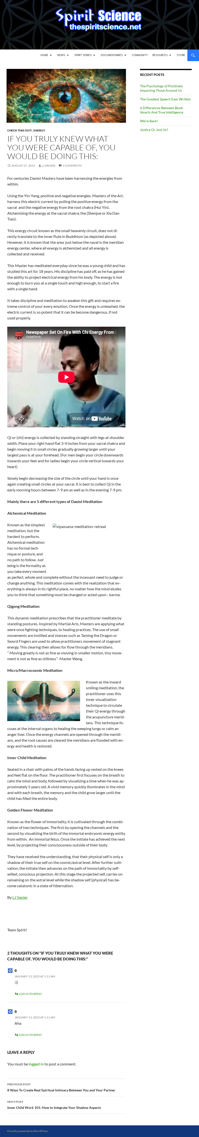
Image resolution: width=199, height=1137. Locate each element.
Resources (160, 55)
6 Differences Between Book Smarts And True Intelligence (161, 110)
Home (44, 55)
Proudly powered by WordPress (27, 1131)
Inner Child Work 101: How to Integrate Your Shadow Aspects (54, 1105)
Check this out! (19, 130)
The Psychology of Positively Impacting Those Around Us (161, 88)
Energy (39, 130)
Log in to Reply (30, 994)
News (61, 55)
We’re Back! (149, 121)
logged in (36, 1064)
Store (181, 55)
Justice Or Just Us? (154, 130)
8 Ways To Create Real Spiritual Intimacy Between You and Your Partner (61, 1087)
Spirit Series (83, 55)
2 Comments (72, 165)
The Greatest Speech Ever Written (165, 99)
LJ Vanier (48, 165)
